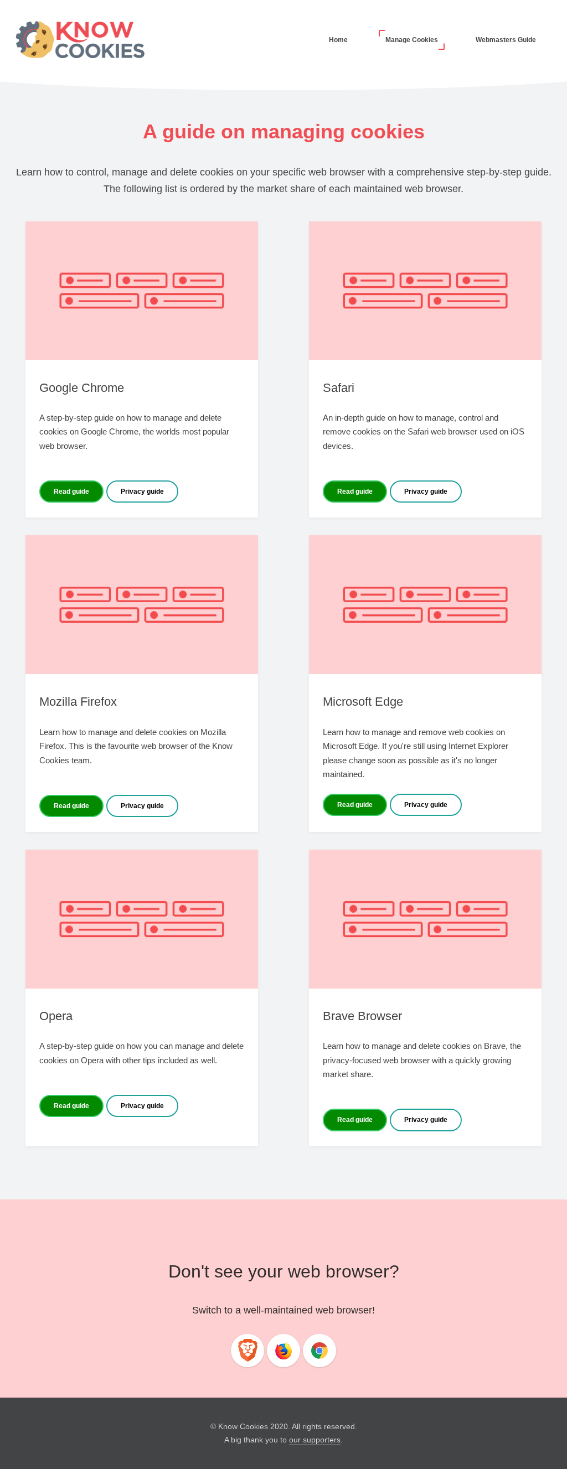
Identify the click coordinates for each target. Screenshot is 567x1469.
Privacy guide (142, 491)
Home (338, 40)
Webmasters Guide (506, 40)
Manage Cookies (411, 40)
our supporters (315, 1439)
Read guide (71, 491)
